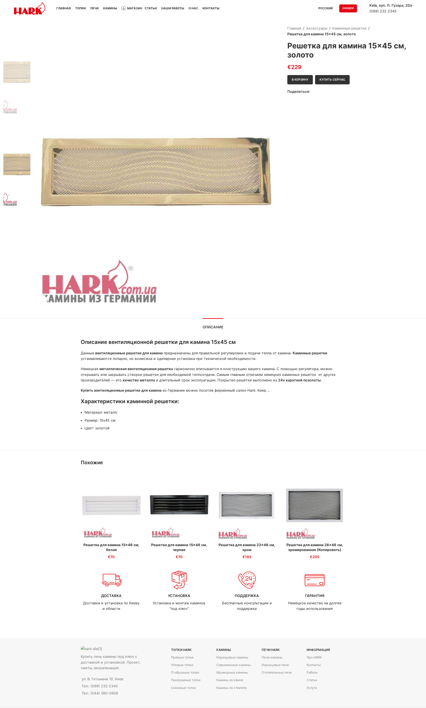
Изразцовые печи (275, 665)
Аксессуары (316, 28)
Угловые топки (182, 665)
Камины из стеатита (231, 688)
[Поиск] (363, 8)
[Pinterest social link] (322, 92)
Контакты (314, 665)
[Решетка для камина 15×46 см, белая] (111, 505)
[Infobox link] (111, 591)
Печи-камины (272, 657)
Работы (312, 672)
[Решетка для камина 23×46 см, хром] (247, 505)
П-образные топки (185, 672)
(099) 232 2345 (382, 11)
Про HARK (314, 657)
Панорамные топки (185, 680)
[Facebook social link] (312, 92)
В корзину (300, 79)
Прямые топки (182, 657)
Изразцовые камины (232, 657)
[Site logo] (29, 8)
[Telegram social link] (327, 92)
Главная (294, 28)
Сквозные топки (183, 688)
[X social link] (317, 92)
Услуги (312, 688)
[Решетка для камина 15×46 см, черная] (179, 505)
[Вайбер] (332, 92)
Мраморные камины (232, 672)
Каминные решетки (349, 28)
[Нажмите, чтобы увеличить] (41, 300)
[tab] (213, 325)
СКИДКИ (348, 8)
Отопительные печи (277, 672)
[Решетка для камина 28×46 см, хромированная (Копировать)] (314, 505)
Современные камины (233, 665)
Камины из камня (229, 680)
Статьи (312, 680)
